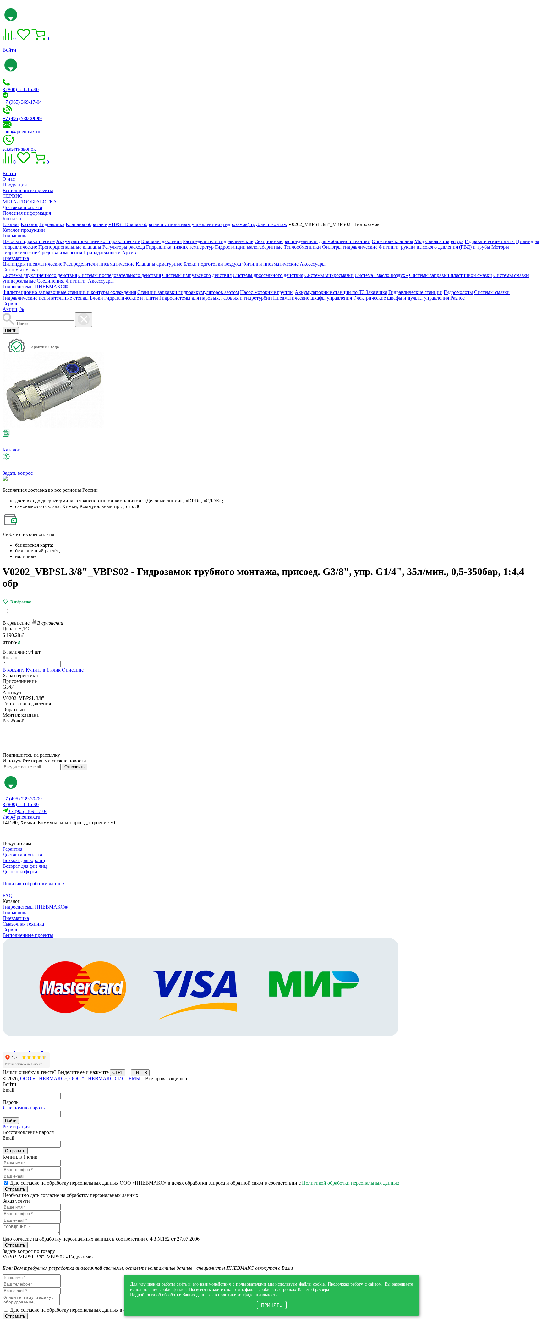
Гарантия (12, 849)
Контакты (13, 218)
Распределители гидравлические (218, 241)
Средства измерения (60, 252)
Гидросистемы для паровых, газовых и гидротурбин (215, 298)
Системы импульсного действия (197, 275)
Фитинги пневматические (270, 264)
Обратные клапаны (392, 241)
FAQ (8, 895)
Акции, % (13, 309)
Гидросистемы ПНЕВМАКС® (35, 286)
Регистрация (16, 1126)
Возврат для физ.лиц (25, 866)
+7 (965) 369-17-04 (22, 102)
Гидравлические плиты (490, 241)
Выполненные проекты (28, 190)
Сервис (10, 303)
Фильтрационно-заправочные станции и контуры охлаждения (69, 292)
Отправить (74, 767)
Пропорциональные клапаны (69, 247)
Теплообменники (302, 247)
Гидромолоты (458, 292)
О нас (9, 179)
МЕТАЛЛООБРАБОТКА (30, 201)
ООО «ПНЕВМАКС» (43, 1078)
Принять (271, 1305)
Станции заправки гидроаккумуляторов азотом (188, 292)
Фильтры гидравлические (349, 247)
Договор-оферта (20, 871)
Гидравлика (15, 235)
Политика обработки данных (34, 883)
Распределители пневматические (98, 264)
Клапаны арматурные (159, 264)
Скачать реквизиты (30, 833)
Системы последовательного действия (119, 275)
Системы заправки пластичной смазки (450, 275)
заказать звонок (19, 149)
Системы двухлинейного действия (40, 275)
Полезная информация (27, 213)
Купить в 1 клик (43, 669)
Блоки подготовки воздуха (212, 264)
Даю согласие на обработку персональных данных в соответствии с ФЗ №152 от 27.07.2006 (101, 1239)
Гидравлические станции (415, 292)
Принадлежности (102, 252)
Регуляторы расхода (123, 247)
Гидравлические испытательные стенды (46, 298)
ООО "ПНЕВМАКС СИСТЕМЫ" (106, 1078)
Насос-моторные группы (266, 292)
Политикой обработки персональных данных (350, 1183)
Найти (10, 330)
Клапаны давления (161, 241)
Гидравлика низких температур (180, 247)
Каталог (11, 449)
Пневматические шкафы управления (312, 298)
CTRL (117, 1072)
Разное (457, 298)
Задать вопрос (18, 473)
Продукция (15, 184)
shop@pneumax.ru (21, 131)
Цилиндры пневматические (32, 264)
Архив (129, 252)
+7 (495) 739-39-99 (22, 798)
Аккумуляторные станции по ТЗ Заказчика (341, 292)
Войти (9, 50)
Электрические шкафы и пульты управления (401, 298)
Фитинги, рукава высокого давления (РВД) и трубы (434, 247)
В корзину (14, 669)
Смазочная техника (23, 924)
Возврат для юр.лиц (24, 860)
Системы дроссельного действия (268, 275)
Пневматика (16, 258)
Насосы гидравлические (29, 241)
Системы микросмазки (329, 275)
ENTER (140, 1072)
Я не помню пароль (24, 1107)
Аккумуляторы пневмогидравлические (98, 241)
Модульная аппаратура (438, 241)
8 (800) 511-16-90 (21, 89)
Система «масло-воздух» (381, 275)
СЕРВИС (13, 196)
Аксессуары (313, 264)
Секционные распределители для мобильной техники (312, 241)
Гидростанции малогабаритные (248, 247)
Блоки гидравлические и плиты (124, 298)
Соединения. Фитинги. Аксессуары (75, 281)
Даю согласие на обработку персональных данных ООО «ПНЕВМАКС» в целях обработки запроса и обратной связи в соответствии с (204, 1183)
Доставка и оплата (22, 207)
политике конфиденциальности (248, 1294)
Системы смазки (20, 269)
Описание (73, 669)
